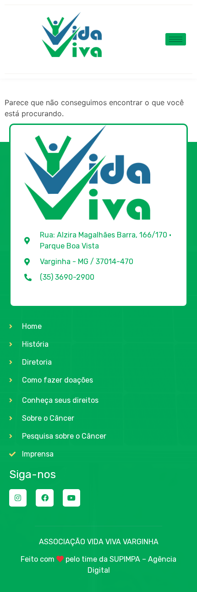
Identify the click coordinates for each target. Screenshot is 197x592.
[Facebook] (44, 498)
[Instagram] (18, 498)
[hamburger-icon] (175, 39)
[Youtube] (71, 498)
